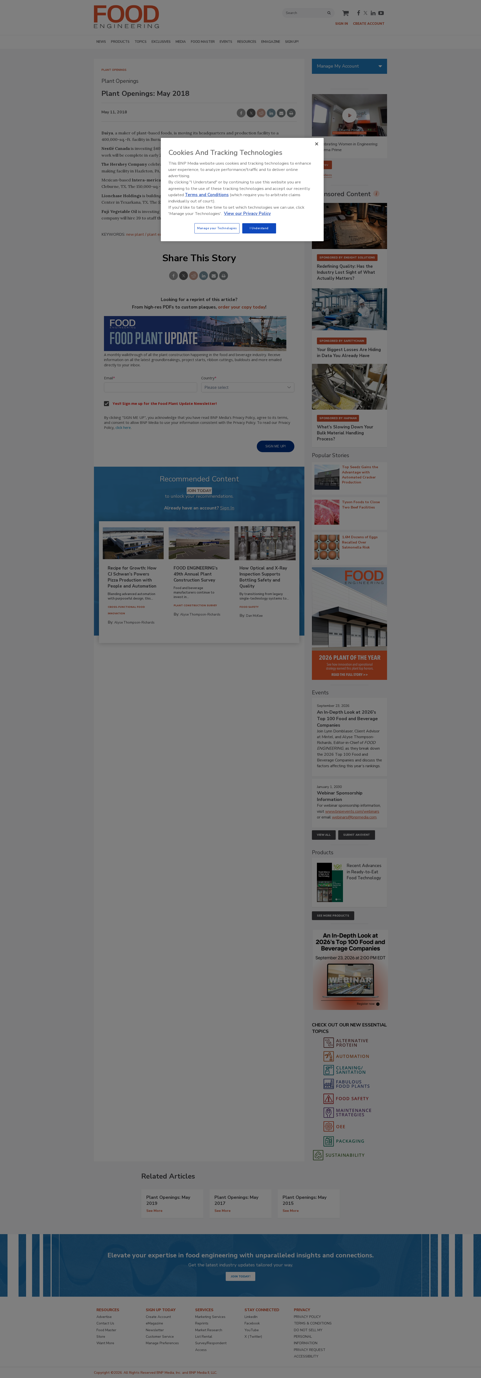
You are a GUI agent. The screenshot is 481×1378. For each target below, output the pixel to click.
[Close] (316, 143)
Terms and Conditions (207, 195)
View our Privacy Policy (247, 213)
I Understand (259, 228)
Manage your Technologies (217, 228)
